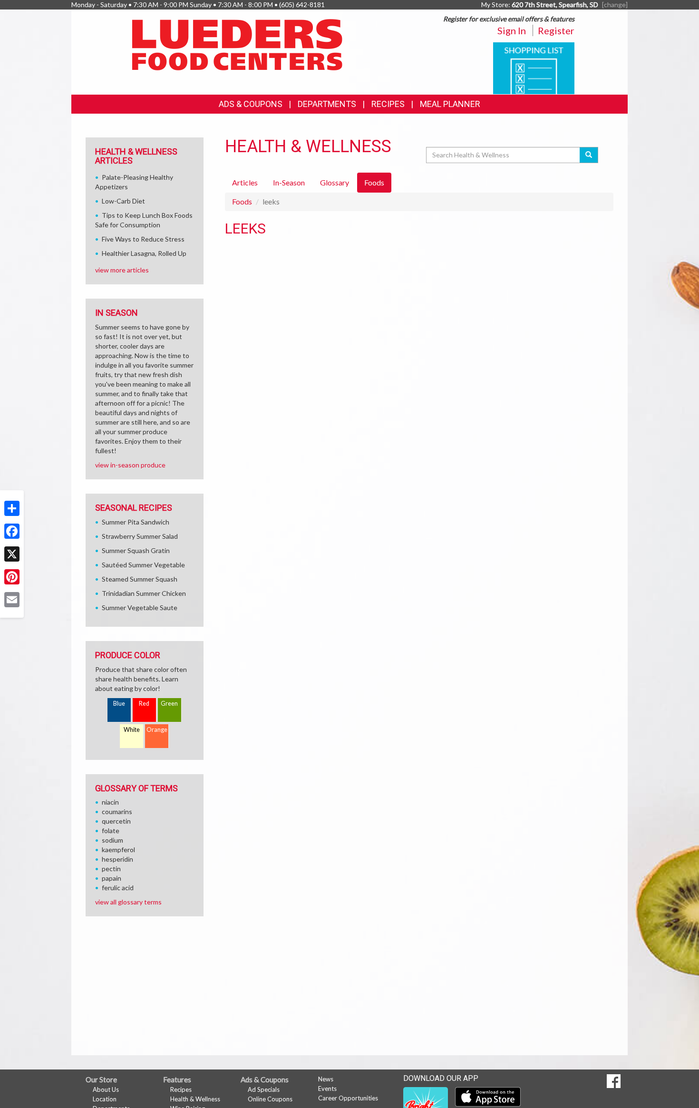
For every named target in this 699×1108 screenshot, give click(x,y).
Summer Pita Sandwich (135, 522)
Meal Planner (450, 104)
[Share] (11, 508)
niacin (110, 802)
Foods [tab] (374, 182)
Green (169, 703)
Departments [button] (327, 104)
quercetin (116, 821)
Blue (119, 703)
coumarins (117, 811)
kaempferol (118, 850)
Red (144, 703)
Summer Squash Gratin (136, 550)
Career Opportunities (348, 1098)
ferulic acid (118, 888)
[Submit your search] (589, 155)
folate (110, 830)
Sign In (511, 30)
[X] (11, 554)
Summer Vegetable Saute (139, 607)
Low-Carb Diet (123, 201)
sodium (112, 840)
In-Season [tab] (289, 182)
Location (104, 1099)
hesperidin (117, 859)
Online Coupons (270, 1099)
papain (111, 878)
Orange (156, 729)
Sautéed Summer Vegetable (143, 565)
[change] (615, 4)
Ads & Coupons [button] (250, 104)
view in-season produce (130, 465)
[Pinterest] (11, 576)
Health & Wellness (195, 1099)
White (132, 729)
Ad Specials (264, 1089)
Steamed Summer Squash (139, 579)
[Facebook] (11, 531)
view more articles (122, 270)
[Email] (11, 599)
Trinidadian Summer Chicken (144, 593)
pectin (111, 869)
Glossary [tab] (334, 182)
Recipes (388, 104)
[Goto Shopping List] (533, 67)
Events (327, 1088)
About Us (106, 1089)
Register (556, 30)
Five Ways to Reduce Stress (143, 239)
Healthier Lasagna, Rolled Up (144, 253)
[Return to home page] (237, 44)
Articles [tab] (245, 182)
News (325, 1079)
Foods (242, 201)
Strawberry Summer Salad (140, 536)
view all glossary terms (128, 902)
